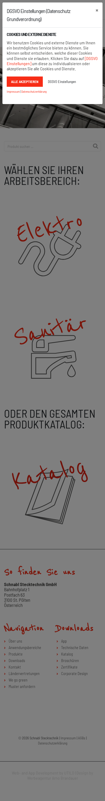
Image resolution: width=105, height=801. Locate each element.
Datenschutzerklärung (34, 91)
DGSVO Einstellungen (62, 81)
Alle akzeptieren (24, 81)
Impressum (13, 91)
